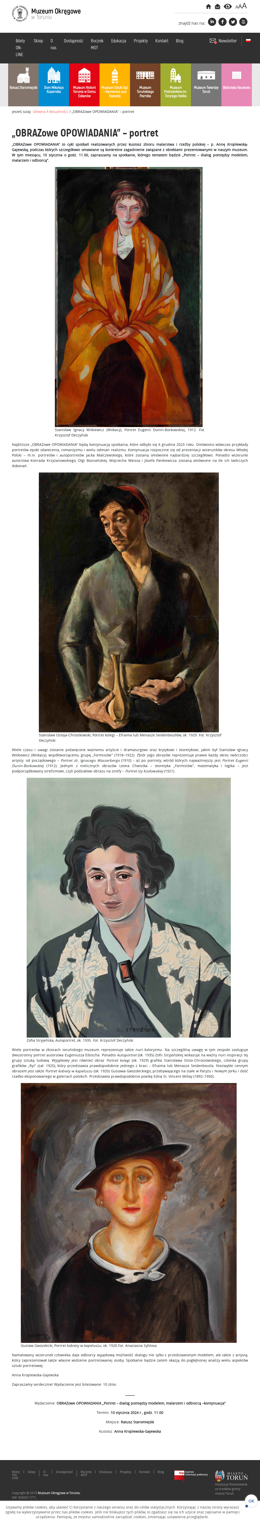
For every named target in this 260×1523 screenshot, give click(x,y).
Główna (39, 111)
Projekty (141, 41)
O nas (53, 44)
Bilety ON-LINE (20, 48)
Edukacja (118, 41)
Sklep (38, 41)
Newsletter (228, 41)
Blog (179, 41)
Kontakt (161, 41)
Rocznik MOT (97, 44)
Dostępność (73, 41)
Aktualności (58, 111)
